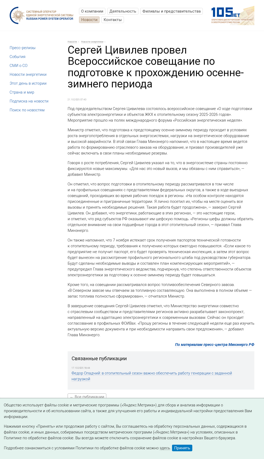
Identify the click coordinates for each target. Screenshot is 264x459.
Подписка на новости (29, 101)
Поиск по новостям (27, 110)
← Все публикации (87, 396)
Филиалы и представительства (171, 11)
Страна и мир (22, 92)
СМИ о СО (18, 65)
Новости (89, 19)
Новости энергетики (28, 74)
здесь (165, 448)
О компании (92, 11)
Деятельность (122, 11)
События (18, 56)
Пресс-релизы (23, 47)
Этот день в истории (28, 83)
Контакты (113, 19)
